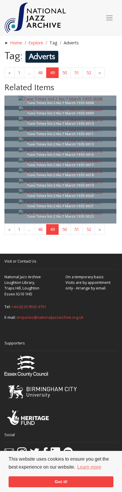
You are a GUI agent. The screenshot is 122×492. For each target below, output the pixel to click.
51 (76, 72)
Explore (35, 43)
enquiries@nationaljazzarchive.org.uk (50, 317)
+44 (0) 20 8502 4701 (29, 306)
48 (40, 72)
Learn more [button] (89, 467)
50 (64, 72)
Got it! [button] (61, 481)
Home (16, 43)
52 (88, 72)
